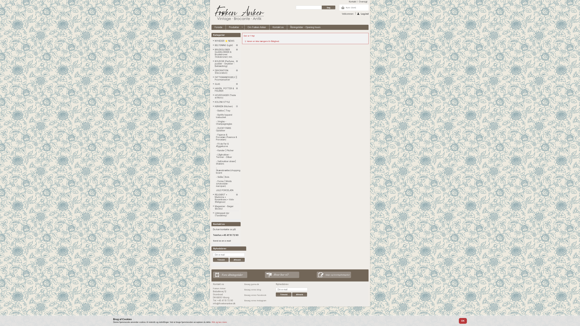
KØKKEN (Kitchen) (224, 106)
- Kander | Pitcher (225, 150)
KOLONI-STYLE (222, 102)
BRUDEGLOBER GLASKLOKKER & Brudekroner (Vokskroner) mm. (223, 53)
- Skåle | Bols (222, 177)
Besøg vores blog (252, 289)
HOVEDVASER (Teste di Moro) (225, 96)
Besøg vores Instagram (255, 300)
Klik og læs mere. (219, 322)
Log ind (365, 14)
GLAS (217, 84)
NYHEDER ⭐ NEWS (224, 41)
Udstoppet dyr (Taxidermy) (222, 214)
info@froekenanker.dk (224, 303)
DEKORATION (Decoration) (221, 71)
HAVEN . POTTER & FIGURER (224, 89)
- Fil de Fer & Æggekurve (222, 144)
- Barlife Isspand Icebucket (224, 115)
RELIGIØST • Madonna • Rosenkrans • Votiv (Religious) (224, 198)
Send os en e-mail (222, 241)
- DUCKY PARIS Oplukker (223, 129)
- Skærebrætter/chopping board (227, 170)
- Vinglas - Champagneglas (224, 122)
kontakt (352, 1)
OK (463, 321)
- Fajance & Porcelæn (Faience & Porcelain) (226, 137)
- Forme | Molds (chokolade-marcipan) (224, 183)
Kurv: (351, 7)
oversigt (363, 1)
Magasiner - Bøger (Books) (224, 207)
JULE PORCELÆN (224, 190)
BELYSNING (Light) (224, 45)
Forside (218, 27)
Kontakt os (278, 27)
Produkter (232, 28)
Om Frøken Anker (257, 27)
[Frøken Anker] (238, 13)
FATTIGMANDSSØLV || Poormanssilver (226, 78)
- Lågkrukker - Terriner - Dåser (224, 155)
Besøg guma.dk (251, 284)
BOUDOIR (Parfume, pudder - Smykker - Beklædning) (225, 63)
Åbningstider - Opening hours (305, 27)
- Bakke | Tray (223, 110)
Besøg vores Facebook (255, 295)
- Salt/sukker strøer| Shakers (226, 162)
